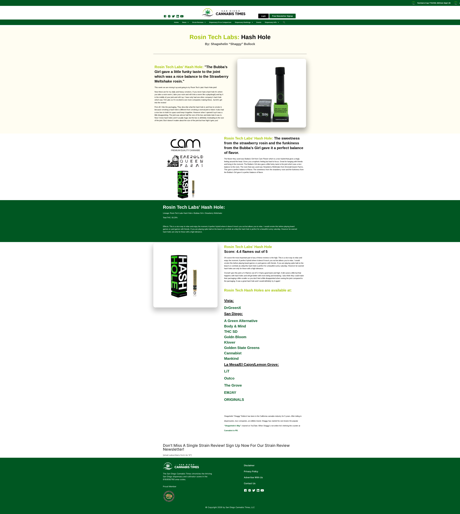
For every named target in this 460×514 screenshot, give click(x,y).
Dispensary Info (271, 22)
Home (176, 22)
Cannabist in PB (231, 430)
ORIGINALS (234, 400)
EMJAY (230, 392)
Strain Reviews (197, 22)
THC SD (231, 332)
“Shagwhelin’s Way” (232, 426)
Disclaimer (249, 465)
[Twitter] (173, 16)
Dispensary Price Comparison (220, 22)
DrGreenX (232, 308)
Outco (229, 378)
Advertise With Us (253, 477)
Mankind (231, 358)
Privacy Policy (251, 471)
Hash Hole (230, 37)
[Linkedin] (177, 16)
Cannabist (233, 353)
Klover (229, 342)
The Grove (233, 385)
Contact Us (250, 483)
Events (258, 22)
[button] (284, 22)
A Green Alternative (241, 321)
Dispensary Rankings (243, 22)
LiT (226, 371)
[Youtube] (182, 16)
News (184, 22)
